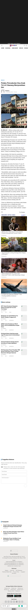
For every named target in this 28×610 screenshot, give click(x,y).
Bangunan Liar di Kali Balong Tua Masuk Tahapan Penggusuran (9, 316)
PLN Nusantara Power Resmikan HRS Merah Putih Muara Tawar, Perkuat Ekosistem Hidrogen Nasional (10, 351)
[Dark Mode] (26, 45)
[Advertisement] (13, 21)
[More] (19, 312)
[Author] (2, 91)
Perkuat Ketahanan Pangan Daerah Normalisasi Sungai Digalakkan (10, 342)
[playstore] (17, 596)
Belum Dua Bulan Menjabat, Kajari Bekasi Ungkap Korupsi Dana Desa (13, 532)
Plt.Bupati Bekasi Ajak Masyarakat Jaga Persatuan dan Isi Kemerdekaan (10, 334)
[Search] (24, 45)
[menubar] (1, 45)
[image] (24, 308)
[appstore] (10, 596)
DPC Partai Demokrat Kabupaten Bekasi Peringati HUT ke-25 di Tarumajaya (9, 307)
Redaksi (7, 90)
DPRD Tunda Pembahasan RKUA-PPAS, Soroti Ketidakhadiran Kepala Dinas (10, 325)
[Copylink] (22, 606)
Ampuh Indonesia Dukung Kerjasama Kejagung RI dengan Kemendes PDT (12, 525)
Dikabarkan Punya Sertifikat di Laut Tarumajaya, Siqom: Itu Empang (12, 539)
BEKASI (2, 80)
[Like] (3, 606)
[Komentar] (7, 606)
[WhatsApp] (19, 606)
